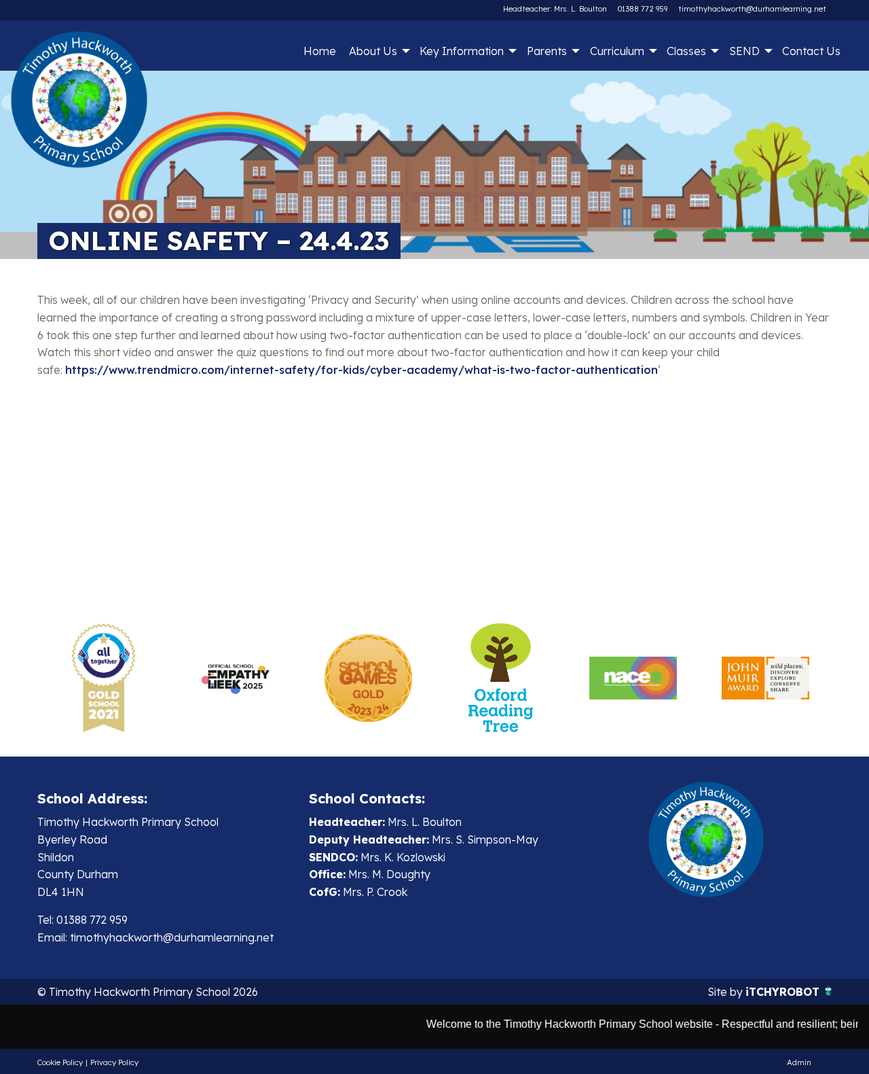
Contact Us (811, 51)
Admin (799, 1062)
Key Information (462, 51)
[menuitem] (319, 51)
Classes (686, 51)
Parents (547, 51)
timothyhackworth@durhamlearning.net (752, 9)
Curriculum (617, 51)
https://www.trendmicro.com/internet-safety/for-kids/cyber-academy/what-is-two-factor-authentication (361, 370)
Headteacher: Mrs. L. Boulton (555, 9)
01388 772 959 (642, 9)
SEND (744, 51)
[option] (103, 678)
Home (319, 51)
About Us (373, 51)
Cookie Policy (60, 1062)
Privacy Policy (114, 1062)
